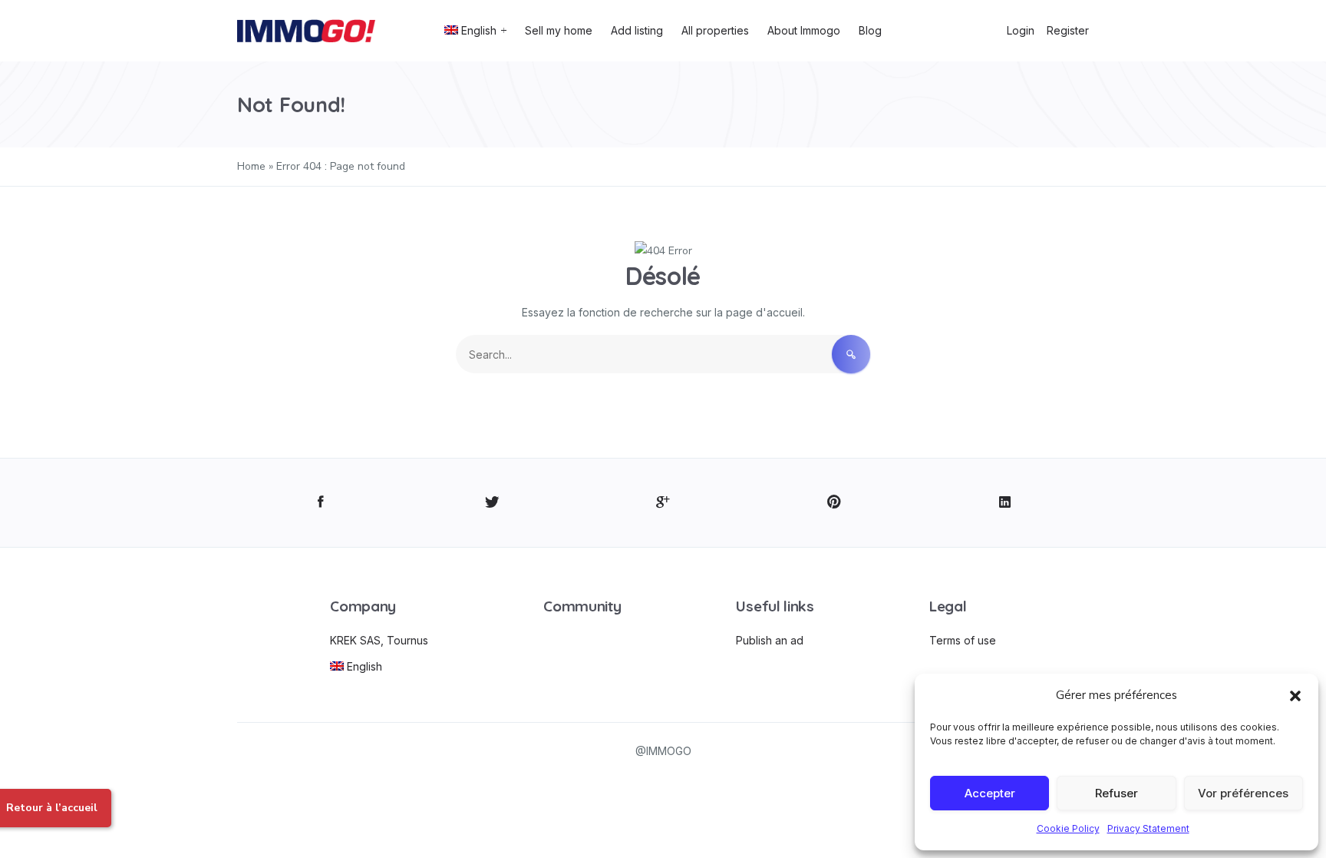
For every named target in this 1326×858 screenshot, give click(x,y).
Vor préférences (1243, 793)
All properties (715, 30)
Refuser (1116, 793)
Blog (870, 30)
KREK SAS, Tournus (379, 640)
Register (1068, 30)
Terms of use (962, 640)
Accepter (990, 793)
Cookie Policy (1068, 828)
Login (1020, 30)
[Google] (663, 502)
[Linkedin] (1004, 502)
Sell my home (558, 30)
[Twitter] (492, 502)
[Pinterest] (833, 502)
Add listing (637, 30)
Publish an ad (769, 640)
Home (251, 166)
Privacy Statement (1148, 828)
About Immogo (803, 30)
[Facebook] (321, 502)
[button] (1295, 695)
